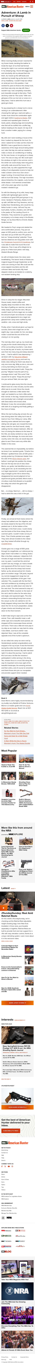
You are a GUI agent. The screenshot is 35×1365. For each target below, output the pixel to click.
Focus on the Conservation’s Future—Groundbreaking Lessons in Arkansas (11, 969)
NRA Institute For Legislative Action (11, 1196)
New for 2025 (5, 1079)
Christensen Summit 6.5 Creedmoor (17, 242)
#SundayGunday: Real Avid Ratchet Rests (17, 914)
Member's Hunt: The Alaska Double (17, 743)
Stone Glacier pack (19, 459)
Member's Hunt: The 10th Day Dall (16, 733)
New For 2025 (6, 1024)
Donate (24, 1)
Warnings (3, 1359)
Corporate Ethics (24, 1357)
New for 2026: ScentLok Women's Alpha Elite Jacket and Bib (11, 990)
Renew (19, 1)
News (3, 21)
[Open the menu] (31, 6)
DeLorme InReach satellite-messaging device (14, 358)
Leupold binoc (6, 544)
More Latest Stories (21, 1003)
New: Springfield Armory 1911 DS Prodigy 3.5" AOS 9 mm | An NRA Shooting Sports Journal (17, 1048)
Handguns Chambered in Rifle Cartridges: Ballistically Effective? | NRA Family (8, 873)
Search (3, 1160)
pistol (17, 1052)
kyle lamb (15, 721)
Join (14, 1)
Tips (2, 1187)
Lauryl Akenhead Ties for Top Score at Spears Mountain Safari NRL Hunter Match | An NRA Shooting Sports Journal (8, 851)
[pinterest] (11, 24)
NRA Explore (5, 1199)
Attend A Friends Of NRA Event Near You (17, 1350)
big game (17, 723)
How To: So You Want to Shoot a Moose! (9, 978)
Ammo (3, 1177)
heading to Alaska (20, 118)
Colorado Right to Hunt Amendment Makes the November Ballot (9, 947)
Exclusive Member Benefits (9, 1208)
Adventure (12, 21)
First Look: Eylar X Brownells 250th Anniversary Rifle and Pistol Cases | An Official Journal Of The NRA (17, 1072)
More (12, 888)
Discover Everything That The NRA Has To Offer (17, 1327)
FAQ (2, 1155)
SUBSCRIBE (10, 1131)
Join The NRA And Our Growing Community (13, 1303)
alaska (6, 724)
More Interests (19, 1020)
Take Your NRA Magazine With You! (14, 1279)
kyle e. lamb (7, 721)
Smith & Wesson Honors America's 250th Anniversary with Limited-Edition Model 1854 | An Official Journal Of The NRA (16, 1064)
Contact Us (4, 1153)
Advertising (4, 1150)
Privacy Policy (4, 1357)
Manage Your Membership (9, 1213)
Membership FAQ (6, 1211)
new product (24, 1052)
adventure (24, 723)
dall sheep (11, 723)
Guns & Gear (9, 941)
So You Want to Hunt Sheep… (15, 731)
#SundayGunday (7, 1086)
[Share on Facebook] (3, 24)
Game (6, 21)
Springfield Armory (9, 1052)
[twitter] (7, 24)
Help (2, 1158)
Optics (3, 1185)
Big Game (18, 21)
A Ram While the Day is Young (15, 741)
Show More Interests (21, 1107)
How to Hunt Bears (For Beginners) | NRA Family (25, 848)
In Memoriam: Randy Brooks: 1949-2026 (11, 957)
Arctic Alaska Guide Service (15, 706)
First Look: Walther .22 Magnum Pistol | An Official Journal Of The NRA (26, 872)
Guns (2, 1182)
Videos (3, 1190)
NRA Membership (6, 1205)
